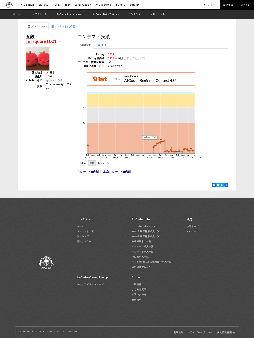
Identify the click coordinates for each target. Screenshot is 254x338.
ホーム (80, 226)
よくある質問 (139, 289)
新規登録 (228, 4)
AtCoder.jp (27, 4)
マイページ (193, 231)
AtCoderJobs (141, 219)
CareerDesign (82, 4)
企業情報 (136, 284)
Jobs (58, 4)
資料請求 (136, 299)
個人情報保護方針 (227, 332)
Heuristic (101, 44)
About (136, 277)
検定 (67, 4)
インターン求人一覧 (143, 246)
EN (213, 4)
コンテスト (45, 4)
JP (205, 4)
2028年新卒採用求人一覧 (146, 236)
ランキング (83, 236)
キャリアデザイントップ (90, 284)
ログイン (245, 4)
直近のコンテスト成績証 (116, 171)
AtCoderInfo (103, 4)
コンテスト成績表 (64, 26)
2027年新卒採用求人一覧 (146, 231)
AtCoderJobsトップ (143, 226)
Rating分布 (103, 162)
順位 (92, 162)
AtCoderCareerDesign (93, 277)
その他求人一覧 (140, 256)
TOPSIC (121, 4)
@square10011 (55, 80)
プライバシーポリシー (200, 332)
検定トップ (193, 226)
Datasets (135, 4)
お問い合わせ (139, 294)
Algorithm (85, 44)
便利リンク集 (84, 241)
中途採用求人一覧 (141, 241)
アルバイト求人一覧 (143, 251)
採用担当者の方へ (141, 266)
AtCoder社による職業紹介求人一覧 (152, 261)
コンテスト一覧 (85, 231)
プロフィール (38, 26)
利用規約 (178, 332)
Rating (83, 162)
